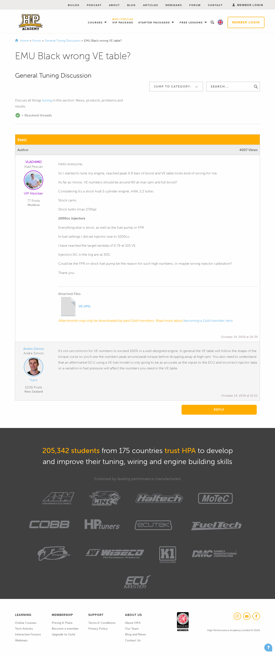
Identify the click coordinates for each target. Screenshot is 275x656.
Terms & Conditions (101, 623)
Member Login (246, 22)
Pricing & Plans (62, 623)
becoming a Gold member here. (208, 321)
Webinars (173, 5)
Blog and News (135, 634)
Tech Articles (24, 628)
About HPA (133, 623)
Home (24, 40)
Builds (73, 5)
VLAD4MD (33, 162)
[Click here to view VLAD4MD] (33, 181)
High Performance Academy (30, 22)
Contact (215, 5)
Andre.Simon (33, 349)
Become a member (65, 628)
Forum (195, 5)
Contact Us (133, 640)
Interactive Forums (28, 634)
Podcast (94, 5)
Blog (131, 5)
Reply (22, 140)
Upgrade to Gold (63, 634)
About (114, 5)
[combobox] (176, 86)
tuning (47, 100)
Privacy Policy (98, 628)
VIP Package (122, 21)
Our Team (132, 628)
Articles (150, 5)
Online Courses (25, 623)
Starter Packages (154, 22)
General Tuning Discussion (63, 40)
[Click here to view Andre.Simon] (33, 367)
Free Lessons (192, 22)
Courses (96, 22)
